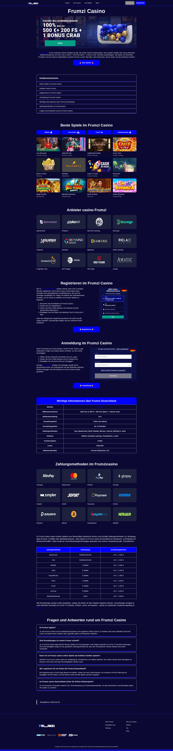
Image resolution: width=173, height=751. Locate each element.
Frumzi (100, 407)
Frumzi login (47, 365)
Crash (98, 132)
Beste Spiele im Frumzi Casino (50, 84)
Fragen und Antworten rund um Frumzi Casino (56, 111)
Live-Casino (72, 132)
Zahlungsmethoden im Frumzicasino (52, 106)
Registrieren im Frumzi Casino (50, 93)
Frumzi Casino (43, 53)
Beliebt (47, 132)
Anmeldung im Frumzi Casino (50, 97)
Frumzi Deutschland (49, 289)
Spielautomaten (123, 132)
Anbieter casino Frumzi (47, 88)
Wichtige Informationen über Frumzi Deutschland (57, 102)
